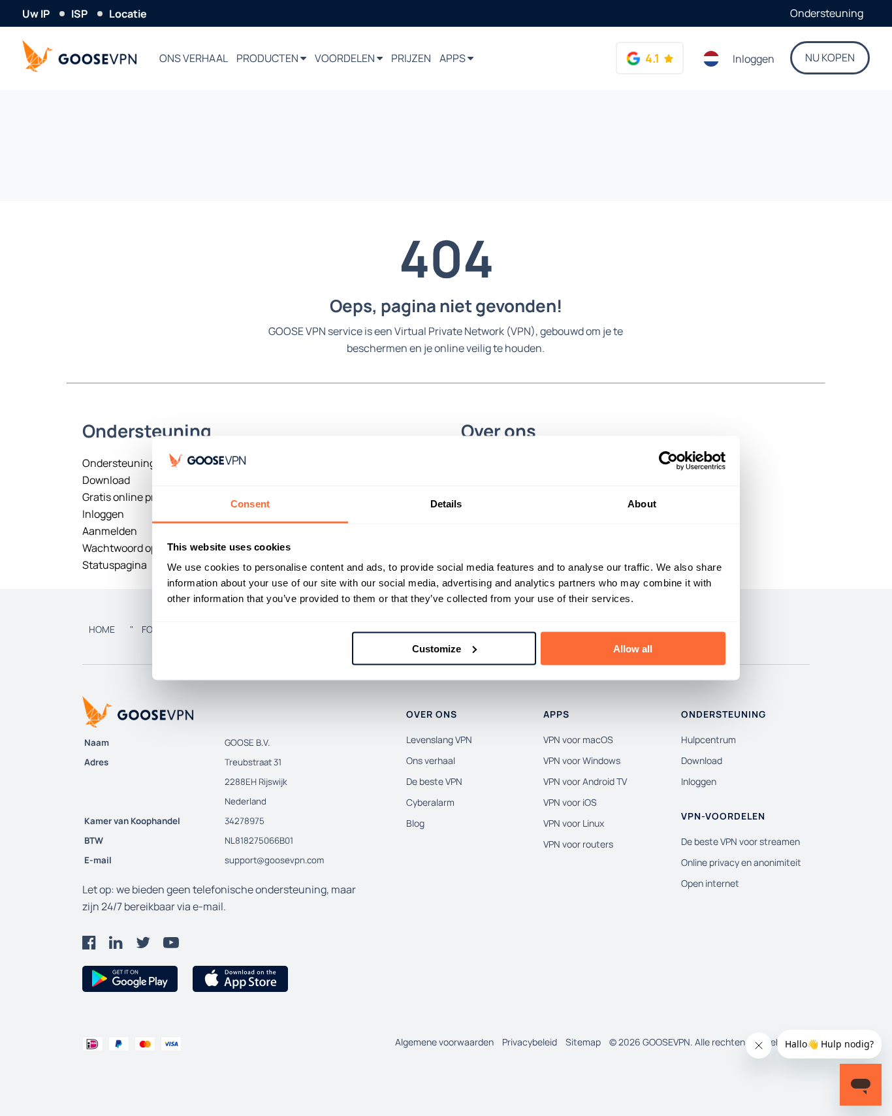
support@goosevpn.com (274, 860)
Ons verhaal (193, 58)
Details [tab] (446, 503)
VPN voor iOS (570, 802)
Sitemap (583, 1042)
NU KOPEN (830, 57)
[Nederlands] (711, 59)
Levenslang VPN (439, 739)
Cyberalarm (430, 802)
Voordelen (346, 58)
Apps (453, 58)
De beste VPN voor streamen (740, 841)
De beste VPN (434, 781)
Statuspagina (114, 565)
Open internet (710, 883)
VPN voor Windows (581, 760)
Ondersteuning (826, 13)
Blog (415, 823)
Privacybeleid (529, 1042)
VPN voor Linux (573, 823)
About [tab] (642, 503)
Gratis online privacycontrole (151, 497)
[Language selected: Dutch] (711, 59)
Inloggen (753, 59)
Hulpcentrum (708, 739)
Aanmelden (109, 531)
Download (106, 480)
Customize (436, 648)
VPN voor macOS (578, 739)
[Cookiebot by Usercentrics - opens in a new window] (668, 461)
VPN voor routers (578, 844)
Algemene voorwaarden (444, 1042)
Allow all (632, 648)
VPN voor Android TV (585, 781)
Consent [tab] (250, 503)
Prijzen (411, 58)
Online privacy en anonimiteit (741, 862)
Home (102, 629)
